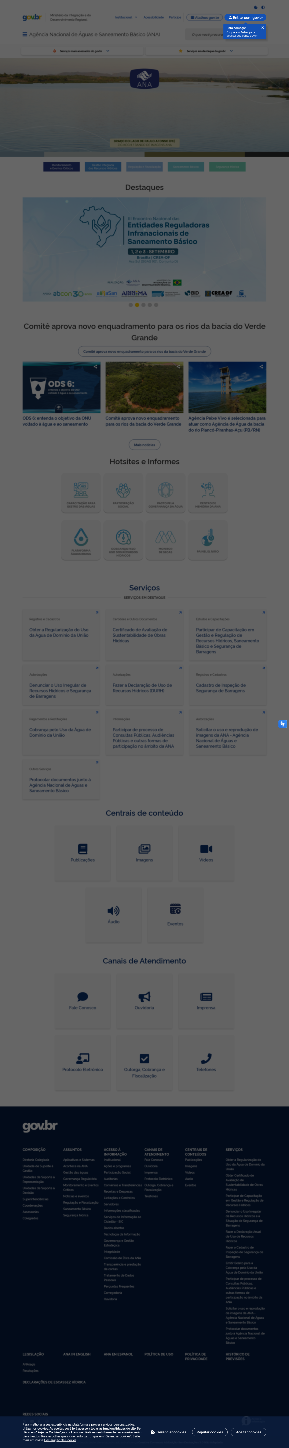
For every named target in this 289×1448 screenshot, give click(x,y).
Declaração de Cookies (60, 1440)
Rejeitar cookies (210, 1432)
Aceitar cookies (248, 1432)
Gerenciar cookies (171, 1432)
